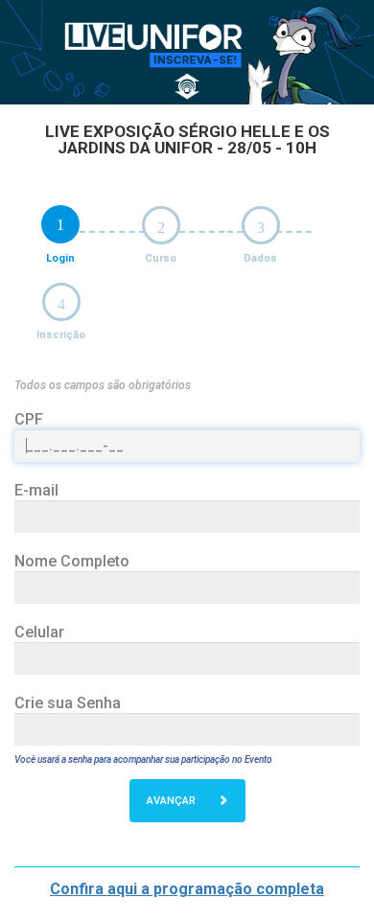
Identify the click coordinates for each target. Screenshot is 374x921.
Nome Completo (71, 561)
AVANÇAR (173, 800)
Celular (39, 632)
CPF (28, 419)
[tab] (60, 224)
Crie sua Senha (67, 703)
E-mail (36, 490)
